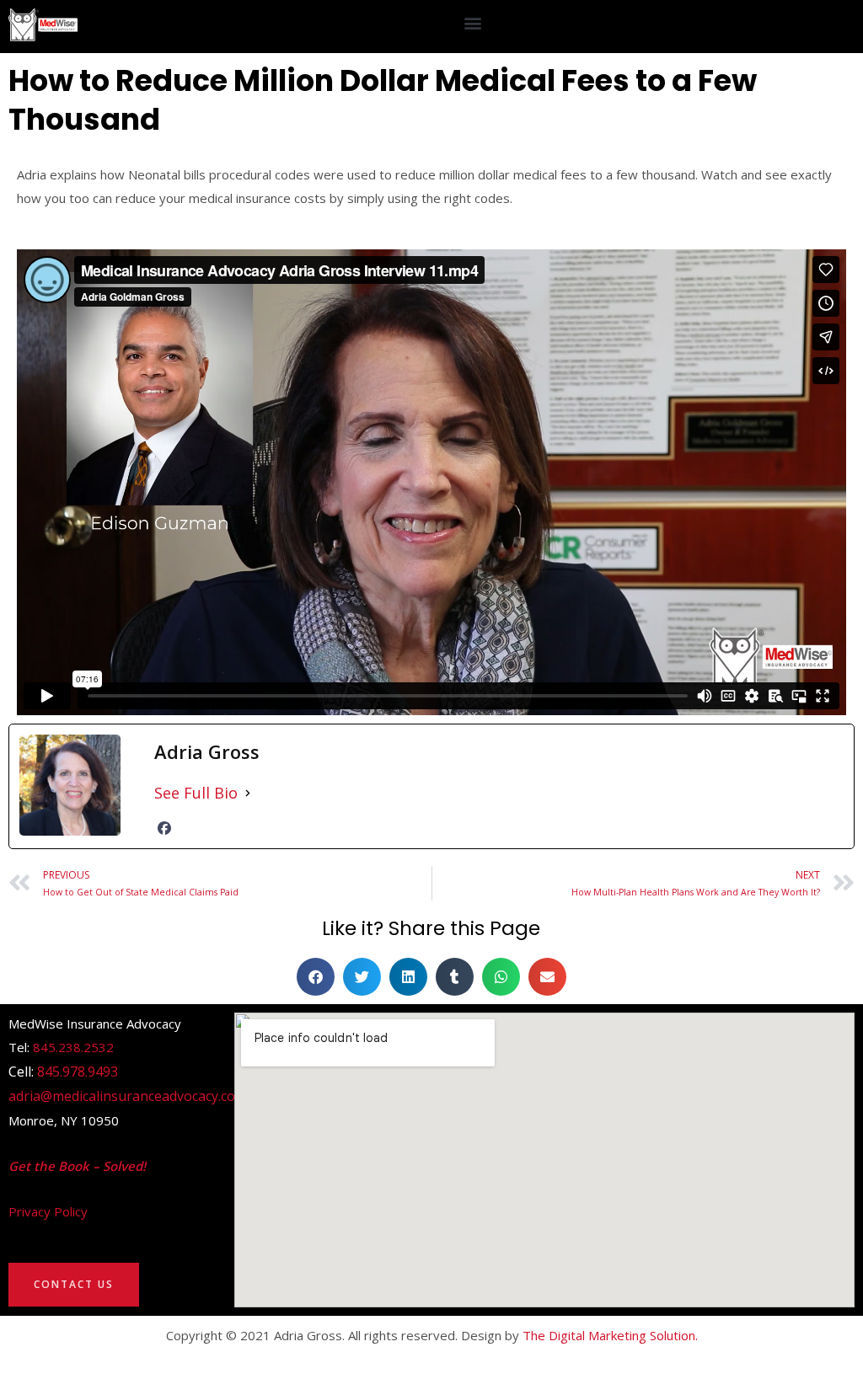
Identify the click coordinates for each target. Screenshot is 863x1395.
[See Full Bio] (248, 793)
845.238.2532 (73, 1047)
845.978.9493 (77, 1071)
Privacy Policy (48, 1211)
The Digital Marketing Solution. (610, 1335)
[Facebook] (164, 828)
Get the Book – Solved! (77, 1165)
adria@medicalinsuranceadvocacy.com (127, 1096)
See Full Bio (196, 793)
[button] (473, 22)
